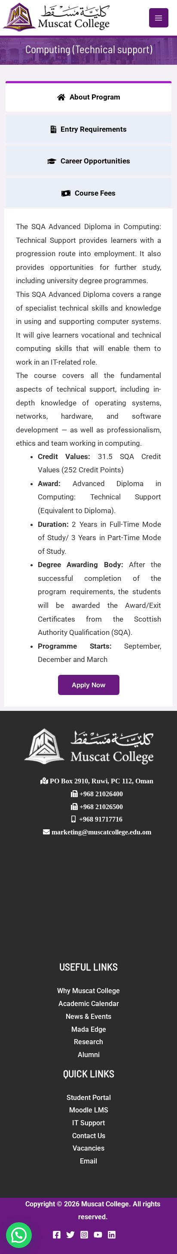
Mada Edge (88, 1029)
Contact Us (88, 1136)
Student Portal (89, 1098)
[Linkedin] (111, 1234)
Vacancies (88, 1148)
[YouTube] (98, 1234)
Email (88, 1161)
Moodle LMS (88, 1110)
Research (88, 1042)
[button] (19, 1235)
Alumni (89, 1055)
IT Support (88, 1123)
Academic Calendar (88, 1004)
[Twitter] (70, 1234)
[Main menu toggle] (159, 18)
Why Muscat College (88, 991)
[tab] (88, 96)
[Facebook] (56, 1234)
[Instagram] (84, 1234)
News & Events (88, 1016)
